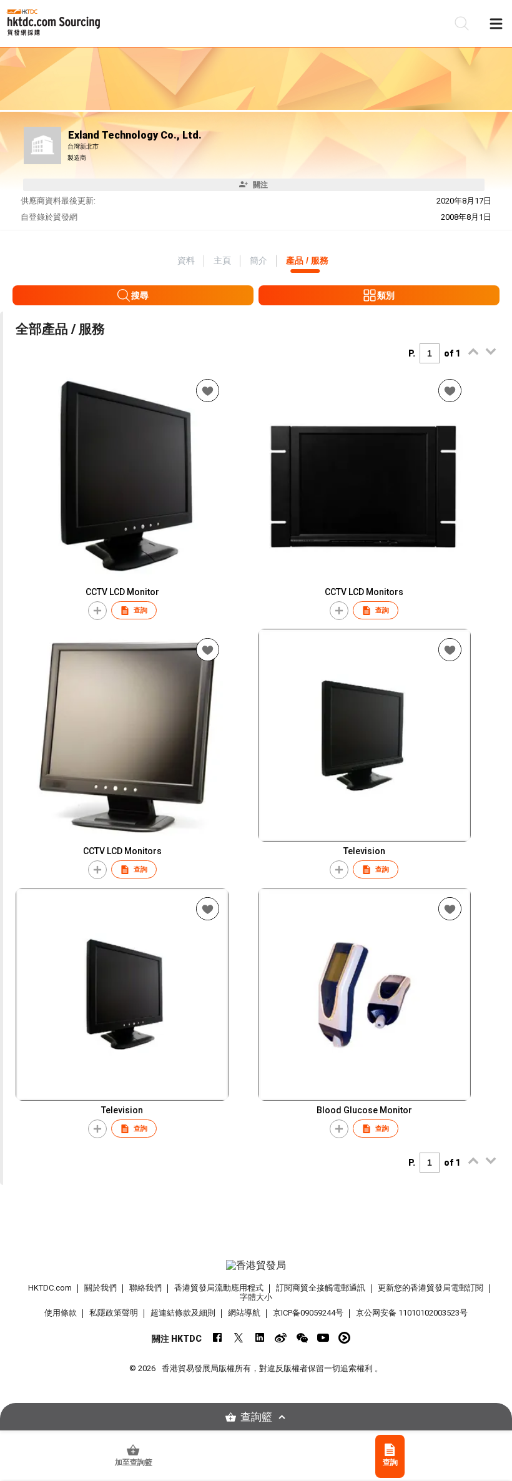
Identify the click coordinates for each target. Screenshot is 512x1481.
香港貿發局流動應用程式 (218, 1287)
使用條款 (60, 1312)
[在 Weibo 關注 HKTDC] (281, 1338)
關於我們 (100, 1287)
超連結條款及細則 (182, 1312)
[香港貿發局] (256, 1265)
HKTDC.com (50, 1287)
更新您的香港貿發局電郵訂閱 (430, 1287)
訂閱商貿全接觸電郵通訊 (320, 1287)
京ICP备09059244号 (308, 1312)
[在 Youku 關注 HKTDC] (344, 1338)
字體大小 (256, 1297)
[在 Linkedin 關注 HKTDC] (259, 1338)
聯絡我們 (145, 1287)
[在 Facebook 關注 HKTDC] (217, 1338)
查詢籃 (256, 1417)
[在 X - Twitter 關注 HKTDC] (238, 1338)
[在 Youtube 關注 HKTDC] (323, 1338)
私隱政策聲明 (113, 1312)
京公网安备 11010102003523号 (412, 1312)
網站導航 (244, 1312)
